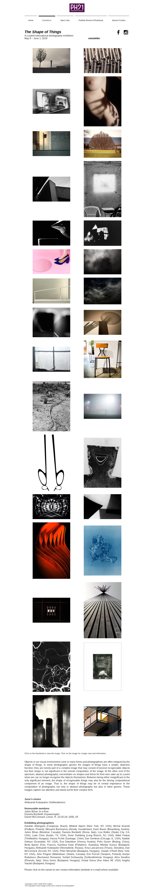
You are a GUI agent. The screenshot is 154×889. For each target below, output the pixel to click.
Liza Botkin (104, 832)
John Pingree (44, 854)
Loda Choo (38, 835)
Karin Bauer (99, 829)
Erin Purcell (93, 854)
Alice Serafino (122, 857)
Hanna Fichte (57, 838)
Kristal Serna (89, 860)
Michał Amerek (121, 826)
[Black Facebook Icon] (118, 32)
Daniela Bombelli (34, 814)
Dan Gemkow (92, 838)
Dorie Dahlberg (76, 835)
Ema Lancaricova (94, 848)
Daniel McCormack (35, 817)
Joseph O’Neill (109, 851)
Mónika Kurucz (108, 845)
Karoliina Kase (65, 845)
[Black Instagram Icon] (126, 32)
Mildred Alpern (77, 826)
